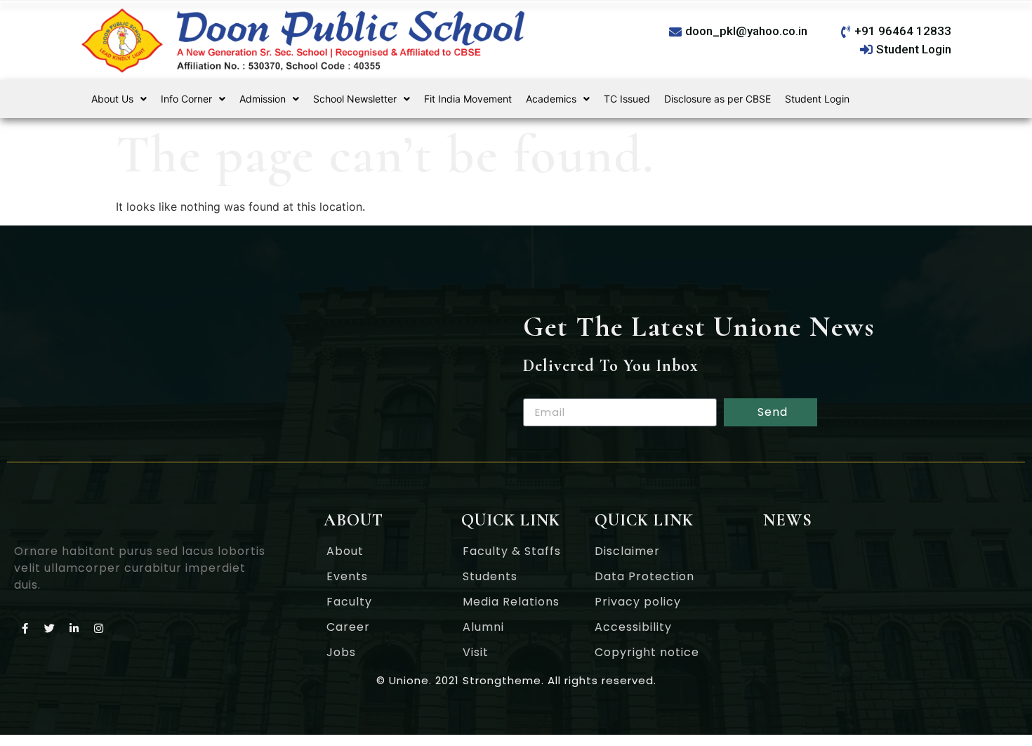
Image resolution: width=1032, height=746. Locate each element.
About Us (112, 99)
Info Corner (186, 99)
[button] (119, 99)
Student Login (817, 99)
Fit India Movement (468, 99)
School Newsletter (355, 99)
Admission (262, 99)
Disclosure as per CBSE (717, 99)
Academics (551, 99)
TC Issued (627, 99)
